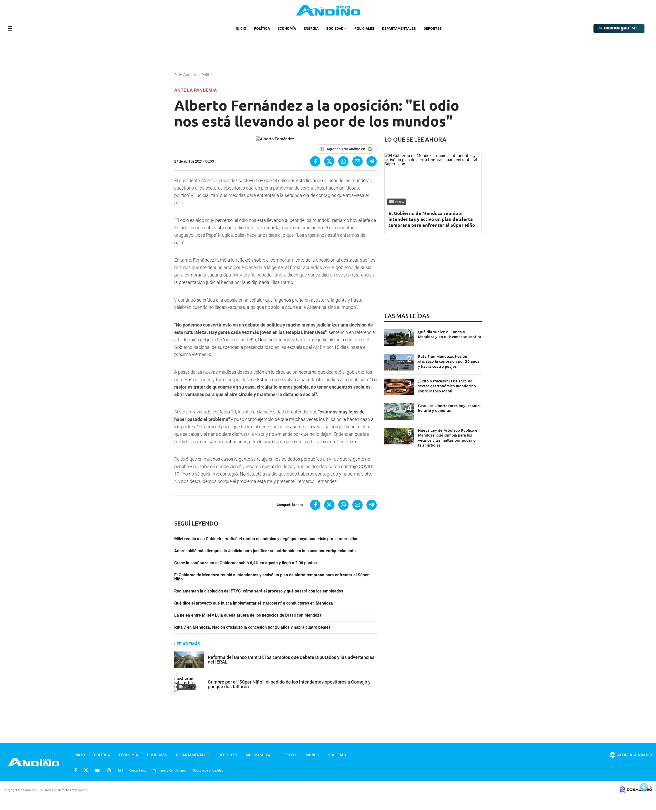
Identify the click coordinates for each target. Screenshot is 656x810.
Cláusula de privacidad (207, 770)
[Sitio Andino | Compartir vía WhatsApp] (343, 161)
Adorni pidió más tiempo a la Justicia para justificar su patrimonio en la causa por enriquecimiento (265, 551)
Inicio (241, 28)
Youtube (97, 770)
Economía (287, 28)
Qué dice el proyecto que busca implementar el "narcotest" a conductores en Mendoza (253, 603)
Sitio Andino (185, 74)
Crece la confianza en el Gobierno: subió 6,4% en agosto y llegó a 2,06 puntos (245, 563)
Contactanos (138, 770)
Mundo (312, 754)
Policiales (364, 28)
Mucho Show (258, 754)
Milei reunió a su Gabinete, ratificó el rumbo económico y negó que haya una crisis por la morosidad (266, 539)
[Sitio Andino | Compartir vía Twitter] (329, 161)
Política (262, 28)
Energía (311, 28)
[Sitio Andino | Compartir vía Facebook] (315, 161)
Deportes (433, 28)
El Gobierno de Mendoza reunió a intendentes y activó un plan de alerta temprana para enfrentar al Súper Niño (271, 577)
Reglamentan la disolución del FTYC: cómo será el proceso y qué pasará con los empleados (258, 591)
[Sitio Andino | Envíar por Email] (357, 161)
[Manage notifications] (644, 787)
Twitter (85, 770)
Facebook (75, 770)
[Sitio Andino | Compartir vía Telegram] (371, 161)
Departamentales (399, 28)
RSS (120, 770)
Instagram (108, 770)
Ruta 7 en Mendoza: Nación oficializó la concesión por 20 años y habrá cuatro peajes (252, 627)
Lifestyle (288, 754)
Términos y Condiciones (169, 770)
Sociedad (335, 28)
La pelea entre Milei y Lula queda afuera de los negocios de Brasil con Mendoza (248, 615)
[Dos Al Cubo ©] (636, 791)
